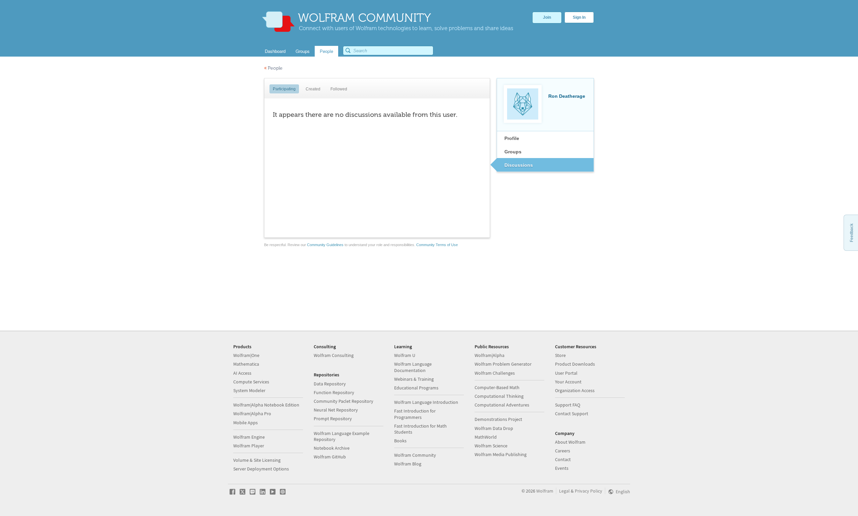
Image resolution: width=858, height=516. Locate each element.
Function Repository (334, 392)
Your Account (568, 382)
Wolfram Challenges (495, 373)
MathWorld (486, 437)
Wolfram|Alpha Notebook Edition (266, 405)
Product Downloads (575, 364)
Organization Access (575, 390)
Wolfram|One (246, 355)
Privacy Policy (588, 491)
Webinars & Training (414, 379)
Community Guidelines (325, 245)
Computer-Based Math (497, 387)
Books (400, 441)
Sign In (579, 17)
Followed (338, 89)
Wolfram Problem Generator (503, 364)
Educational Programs (416, 388)
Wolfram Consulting (334, 355)
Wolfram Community (415, 455)
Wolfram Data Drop (494, 428)
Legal (564, 491)
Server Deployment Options (261, 469)
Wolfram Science (491, 446)
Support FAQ (567, 405)
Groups (513, 151)
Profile (511, 138)
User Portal (566, 373)
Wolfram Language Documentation (413, 367)
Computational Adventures (502, 405)
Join (547, 17)
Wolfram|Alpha (489, 355)
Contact (563, 459)
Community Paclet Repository (343, 401)
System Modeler (249, 390)
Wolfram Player (248, 446)
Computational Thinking (499, 396)
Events (561, 468)
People (273, 68)
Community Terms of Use (437, 245)
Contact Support (571, 414)
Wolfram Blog (407, 464)
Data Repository (330, 384)
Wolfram (544, 491)
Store (560, 355)
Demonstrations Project (498, 419)
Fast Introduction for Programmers (415, 414)
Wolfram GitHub (330, 457)
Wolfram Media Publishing (501, 454)
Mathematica (246, 364)
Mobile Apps (245, 423)
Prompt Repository (333, 419)
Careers (562, 451)
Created (313, 89)
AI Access (242, 373)
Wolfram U (404, 355)
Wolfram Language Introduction (426, 402)
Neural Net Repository (336, 410)
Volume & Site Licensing (257, 460)
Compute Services (251, 382)
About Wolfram (570, 442)
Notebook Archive (332, 448)
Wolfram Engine (249, 437)
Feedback (851, 232)
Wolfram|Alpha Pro (252, 414)
